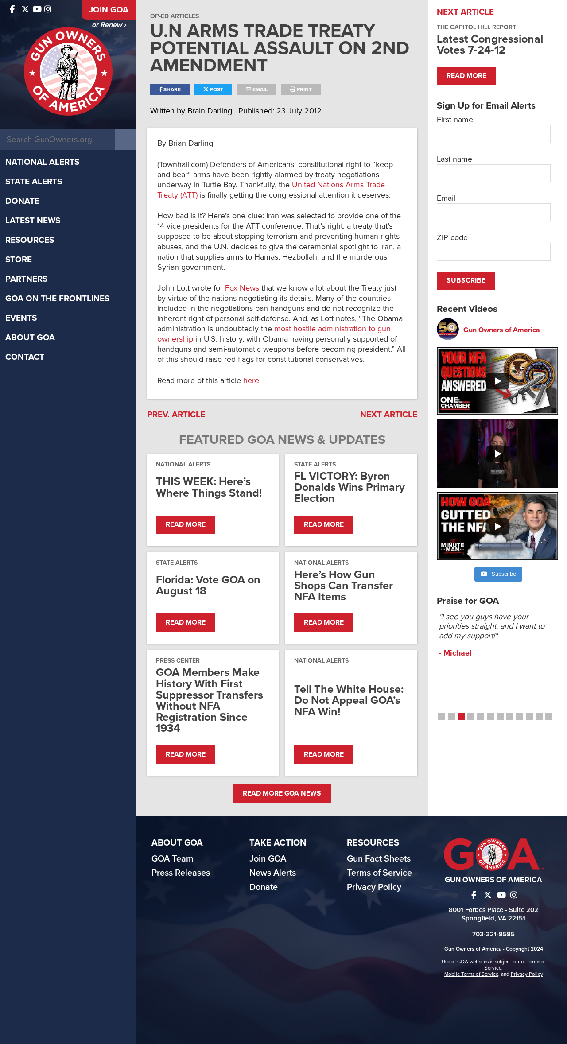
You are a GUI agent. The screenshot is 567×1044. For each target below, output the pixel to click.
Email (259, 89)
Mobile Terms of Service (471, 974)
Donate (22, 201)
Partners (26, 279)
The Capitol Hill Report (476, 27)
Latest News (32, 220)
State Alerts (33, 181)
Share (171, 89)
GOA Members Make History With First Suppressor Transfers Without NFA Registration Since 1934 (209, 700)
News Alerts (272, 873)
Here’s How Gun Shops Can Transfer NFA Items (343, 586)
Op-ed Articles (174, 16)
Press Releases (180, 873)
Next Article (388, 414)
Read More (186, 524)
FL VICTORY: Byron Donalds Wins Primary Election (349, 488)
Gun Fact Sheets (379, 859)
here (251, 380)
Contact (24, 357)
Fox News (243, 288)
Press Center (178, 660)
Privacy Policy (374, 887)
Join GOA (108, 10)
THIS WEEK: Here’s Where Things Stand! (209, 487)
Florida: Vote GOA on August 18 (208, 585)
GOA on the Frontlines (57, 298)
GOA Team (172, 859)
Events (21, 318)
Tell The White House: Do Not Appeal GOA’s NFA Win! (349, 701)
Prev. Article (176, 414)
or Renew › (109, 24)
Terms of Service (379, 873)
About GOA (30, 337)
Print (303, 89)
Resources (29, 240)
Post (216, 89)
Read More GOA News (282, 793)
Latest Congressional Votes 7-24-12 (490, 44)
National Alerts (42, 162)
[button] (441, 716)
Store (18, 259)
